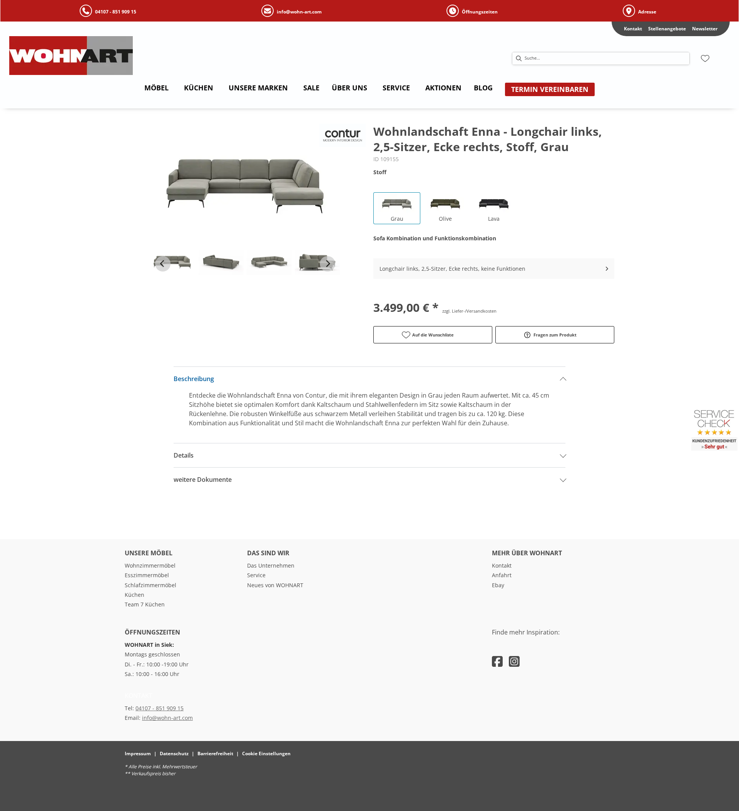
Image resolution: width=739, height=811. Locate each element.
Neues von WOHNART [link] (275, 585)
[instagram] (514, 661)
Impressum (138, 753)
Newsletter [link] (704, 28)
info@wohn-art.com (167, 717)
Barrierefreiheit (215, 753)
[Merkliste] (705, 58)
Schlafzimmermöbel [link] (150, 585)
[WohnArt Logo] (111, 55)
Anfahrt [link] (502, 575)
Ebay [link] (498, 585)
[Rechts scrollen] (327, 263)
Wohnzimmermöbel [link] (150, 565)
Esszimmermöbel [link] (147, 575)
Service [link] (256, 575)
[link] (156, 87)
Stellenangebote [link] (667, 28)
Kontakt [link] (633, 28)
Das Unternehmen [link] (270, 565)
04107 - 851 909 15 (159, 708)
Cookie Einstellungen (266, 753)
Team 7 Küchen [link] (145, 604)
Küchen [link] (134, 594)
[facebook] (497, 661)
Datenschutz (174, 753)
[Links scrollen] (163, 263)
